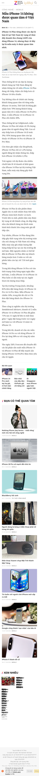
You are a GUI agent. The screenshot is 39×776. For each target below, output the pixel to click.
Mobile (19, 10)
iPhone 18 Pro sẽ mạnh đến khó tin (16, 464)
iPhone (26, 88)
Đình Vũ (4, 27)
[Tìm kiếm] (35, 3)
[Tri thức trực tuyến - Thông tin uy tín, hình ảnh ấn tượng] (23, 3)
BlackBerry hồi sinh (10, 496)
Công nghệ (8, 10)
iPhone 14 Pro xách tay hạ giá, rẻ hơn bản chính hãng (6, 383)
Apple (34, 204)
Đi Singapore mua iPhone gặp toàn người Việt (32, 383)
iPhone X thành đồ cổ (11, 660)
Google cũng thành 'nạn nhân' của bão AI (19, 628)
